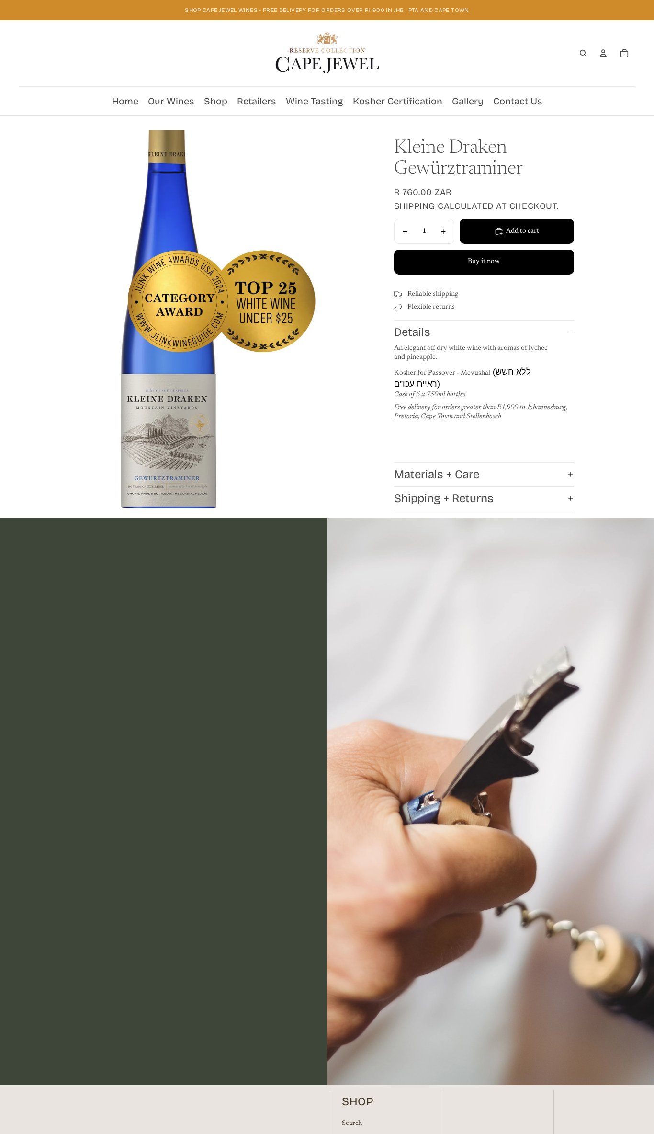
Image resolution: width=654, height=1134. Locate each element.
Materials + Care (436, 474)
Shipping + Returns (444, 498)
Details (412, 332)
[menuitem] (125, 101)
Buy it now (484, 261)
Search (352, 1123)
